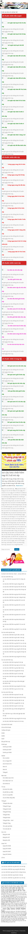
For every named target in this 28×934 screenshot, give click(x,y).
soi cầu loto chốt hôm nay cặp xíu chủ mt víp (14, 665)
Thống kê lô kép (7, 812)
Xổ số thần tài (6, 783)
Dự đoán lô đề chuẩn (6, 724)
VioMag (8, 930)
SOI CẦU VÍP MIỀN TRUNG (8, 528)
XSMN (3, 736)
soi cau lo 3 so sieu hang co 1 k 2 (10, 516)
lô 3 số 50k (16, 492)
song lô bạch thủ (18, 544)
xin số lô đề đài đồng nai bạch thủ (13, 921)
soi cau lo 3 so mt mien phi (11, 510)
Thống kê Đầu (6, 814)
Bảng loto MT (6, 837)
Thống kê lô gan (7, 806)
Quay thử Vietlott (7, 854)
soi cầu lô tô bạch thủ (5, 914)
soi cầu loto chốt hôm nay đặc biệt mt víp (13, 668)
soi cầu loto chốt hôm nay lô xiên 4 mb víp (13, 640)
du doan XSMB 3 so (10, 896)
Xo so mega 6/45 (7, 761)
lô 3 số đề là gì (22, 494)
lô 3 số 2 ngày (19, 490)
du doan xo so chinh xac (6, 894)
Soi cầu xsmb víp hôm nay (8, 632)
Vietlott (3, 755)
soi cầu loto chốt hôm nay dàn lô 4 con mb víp (14, 629)
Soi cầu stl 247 (8, 524)
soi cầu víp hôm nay (11, 526)
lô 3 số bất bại (14, 494)
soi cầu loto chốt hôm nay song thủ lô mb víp (14, 656)
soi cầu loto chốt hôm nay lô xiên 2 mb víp (13, 634)
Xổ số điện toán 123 (8, 780)
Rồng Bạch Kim (14, 902)
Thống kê (5, 772)
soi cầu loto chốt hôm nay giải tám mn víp (13, 703)
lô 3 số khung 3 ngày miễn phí (9, 496)
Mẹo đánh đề (21, 899)
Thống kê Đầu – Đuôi (8, 820)
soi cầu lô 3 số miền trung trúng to (13, 504)
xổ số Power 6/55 (7, 763)
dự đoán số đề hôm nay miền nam (11, 897)
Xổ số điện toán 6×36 (8, 778)
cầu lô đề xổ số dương (13, 893)
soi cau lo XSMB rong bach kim (17, 904)
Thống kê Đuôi (6, 817)
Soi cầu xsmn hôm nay (7, 692)
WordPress (14, 932)
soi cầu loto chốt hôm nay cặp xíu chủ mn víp (14, 697)
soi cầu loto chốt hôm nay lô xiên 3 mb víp (13, 637)
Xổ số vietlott (6, 758)
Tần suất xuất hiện (7, 826)
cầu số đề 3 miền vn (22, 893)
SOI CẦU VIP (16, 524)
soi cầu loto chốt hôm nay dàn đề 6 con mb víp (13, 866)
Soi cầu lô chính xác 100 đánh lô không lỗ (15, 911)
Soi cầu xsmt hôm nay (8, 488)
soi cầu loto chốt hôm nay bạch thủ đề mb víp (14, 586)
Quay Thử (3, 843)
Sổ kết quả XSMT (7, 749)
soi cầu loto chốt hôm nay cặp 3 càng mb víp (14, 597)
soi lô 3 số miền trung (14, 538)
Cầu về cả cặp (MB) (8, 795)
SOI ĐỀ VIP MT (14, 536)
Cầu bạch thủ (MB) (7, 789)
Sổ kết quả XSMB (7, 746)
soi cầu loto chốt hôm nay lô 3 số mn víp (13, 706)
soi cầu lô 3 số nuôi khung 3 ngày (16, 514)
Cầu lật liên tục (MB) (8, 792)
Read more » (19, 485)
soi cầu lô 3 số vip (6, 520)
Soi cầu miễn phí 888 (21, 914)
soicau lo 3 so (10, 544)
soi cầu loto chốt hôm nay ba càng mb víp (13, 584)
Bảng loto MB (6, 834)
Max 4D (5, 769)
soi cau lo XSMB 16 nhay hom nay (13, 903)
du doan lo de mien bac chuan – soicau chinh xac (13, 574)
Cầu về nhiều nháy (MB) (9, 797)
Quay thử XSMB (7, 846)
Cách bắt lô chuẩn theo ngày (10, 886)
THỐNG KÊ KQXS (5, 730)
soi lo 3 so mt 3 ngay (9, 540)
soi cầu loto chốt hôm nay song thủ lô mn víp (14, 718)
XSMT (2, 738)
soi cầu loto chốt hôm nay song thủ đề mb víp (14, 649)
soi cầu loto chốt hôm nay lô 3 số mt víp (13, 474)
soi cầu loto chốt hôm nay (13, 909)
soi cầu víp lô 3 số (21, 526)
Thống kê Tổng (6, 823)
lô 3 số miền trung (9, 498)
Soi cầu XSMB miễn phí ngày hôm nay (13, 916)
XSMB (3, 733)
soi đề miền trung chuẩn (17, 920)
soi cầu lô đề (13, 914)
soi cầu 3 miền (18, 905)
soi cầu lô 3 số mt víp (16, 512)
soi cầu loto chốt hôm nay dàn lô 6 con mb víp (14, 643)
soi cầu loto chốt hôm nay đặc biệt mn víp (13, 700)
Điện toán (3, 775)
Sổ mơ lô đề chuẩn (6, 727)
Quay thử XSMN (7, 848)
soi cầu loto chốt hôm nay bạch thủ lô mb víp (14, 594)
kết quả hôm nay (5, 741)
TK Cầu (3, 787)
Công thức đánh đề (8, 892)
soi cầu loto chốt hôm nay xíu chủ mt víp (13, 689)
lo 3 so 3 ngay (9, 492)
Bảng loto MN (6, 840)
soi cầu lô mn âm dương (20, 912)
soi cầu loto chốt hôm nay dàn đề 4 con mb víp (13, 877)
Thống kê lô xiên (7, 809)
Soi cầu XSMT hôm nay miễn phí (12, 534)
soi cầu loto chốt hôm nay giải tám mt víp (13, 670)
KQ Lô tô (3, 832)
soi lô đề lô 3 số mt (11, 542)
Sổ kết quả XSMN (7, 752)
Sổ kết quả (4, 744)
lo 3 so (6, 490)
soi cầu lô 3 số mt (17, 506)
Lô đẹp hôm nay (12, 899)
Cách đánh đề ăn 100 (17, 890)
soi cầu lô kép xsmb (7, 913)
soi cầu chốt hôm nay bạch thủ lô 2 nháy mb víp (13, 872)
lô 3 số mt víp (17, 498)
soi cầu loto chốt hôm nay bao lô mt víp (13, 662)
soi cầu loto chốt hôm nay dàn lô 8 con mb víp (14, 646)
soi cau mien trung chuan (9, 522)
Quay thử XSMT (7, 851)
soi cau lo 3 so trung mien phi (17, 518)
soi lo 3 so (6, 538)
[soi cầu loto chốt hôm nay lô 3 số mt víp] (14, 461)
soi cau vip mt (19, 528)
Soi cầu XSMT (11, 532)
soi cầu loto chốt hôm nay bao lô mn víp (13, 694)
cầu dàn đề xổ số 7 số (19, 892)
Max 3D (5, 766)
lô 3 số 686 (22, 492)
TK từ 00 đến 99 (7, 829)
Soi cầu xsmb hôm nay (7, 576)
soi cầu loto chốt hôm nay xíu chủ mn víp (13, 721)
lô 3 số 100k (12, 490)
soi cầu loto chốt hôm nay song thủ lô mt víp (14, 686)
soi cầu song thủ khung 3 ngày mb (9, 915)
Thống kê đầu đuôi (7, 803)
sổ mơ (3, 857)
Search (17, 549)
